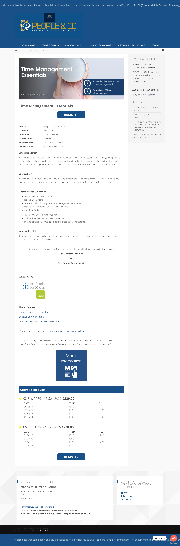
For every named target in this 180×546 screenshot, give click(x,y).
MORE (144, 82)
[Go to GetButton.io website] (173, 543)
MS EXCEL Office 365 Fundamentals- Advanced (145, 65)
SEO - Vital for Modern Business (143, 116)
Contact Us (157, 45)
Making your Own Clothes (145, 90)
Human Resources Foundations (34, 312)
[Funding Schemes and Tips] (35, 289)
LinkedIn (127, 499)
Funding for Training (100, 45)
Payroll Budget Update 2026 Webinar (145, 108)
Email (127, 492)
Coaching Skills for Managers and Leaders (40, 321)
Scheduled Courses (21, 51)
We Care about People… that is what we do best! (147, 135)
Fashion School (73, 45)
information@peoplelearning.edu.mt (67, 331)
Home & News (28, 45)
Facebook (128, 496)
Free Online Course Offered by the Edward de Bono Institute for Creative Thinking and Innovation (147, 126)
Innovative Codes (47, 531)
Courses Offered (50, 45)
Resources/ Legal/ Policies (131, 45)
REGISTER (71, 114)
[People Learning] (49, 25)
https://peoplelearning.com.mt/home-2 (37, 507)
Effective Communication (31, 316)
